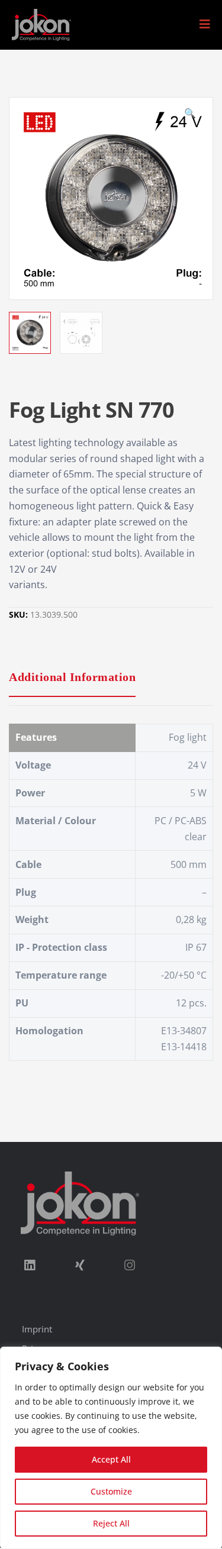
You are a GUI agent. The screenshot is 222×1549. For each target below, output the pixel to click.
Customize (111, 1491)
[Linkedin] (29, 1265)
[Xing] (79, 1265)
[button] (205, 24)
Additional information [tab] (72, 676)
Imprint (37, 1329)
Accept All (111, 1459)
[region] (111, 1448)
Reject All (111, 1523)
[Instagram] (129, 1265)
